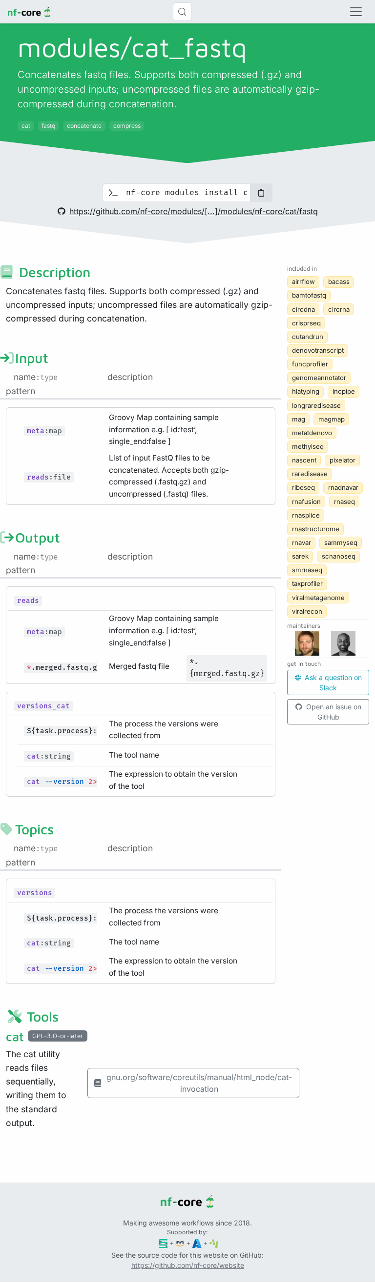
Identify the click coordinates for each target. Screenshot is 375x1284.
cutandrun (307, 337)
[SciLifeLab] (214, 1242)
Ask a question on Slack (332, 682)
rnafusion (306, 501)
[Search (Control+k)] (182, 11)
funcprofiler (310, 364)
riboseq (303, 487)
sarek (300, 556)
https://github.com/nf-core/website (187, 1265)
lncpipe (344, 391)
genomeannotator (319, 377)
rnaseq (344, 501)
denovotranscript (318, 350)
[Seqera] (163, 1242)
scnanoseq (338, 556)
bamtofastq (309, 295)
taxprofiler (307, 583)
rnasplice (306, 515)
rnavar (301, 542)
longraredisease (316, 405)
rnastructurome (315, 529)
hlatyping (305, 391)
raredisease (310, 474)
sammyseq (340, 542)
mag (298, 419)
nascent (304, 460)
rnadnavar (343, 487)
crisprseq (306, 323)
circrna (339, 309)
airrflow (303, 281)
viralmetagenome (318, 598)
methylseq (308, 446)
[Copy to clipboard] (261, 192)
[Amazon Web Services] (180, 1242)
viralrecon (307, 611)
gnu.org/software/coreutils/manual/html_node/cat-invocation (199, 1083)
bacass (339, 281)
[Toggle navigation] (356, 11)
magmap (331, 419)
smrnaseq (307, 570)
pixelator (342, 460)
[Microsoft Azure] (197, 1242)
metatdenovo (312, 433)
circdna (303, 309)
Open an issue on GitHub (332, 711)
